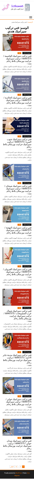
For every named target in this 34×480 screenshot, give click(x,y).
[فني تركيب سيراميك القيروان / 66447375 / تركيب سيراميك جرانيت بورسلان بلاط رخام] (17, 255)
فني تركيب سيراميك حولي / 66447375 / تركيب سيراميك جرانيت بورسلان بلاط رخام (18, 402)
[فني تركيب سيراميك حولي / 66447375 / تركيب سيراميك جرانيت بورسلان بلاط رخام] (17, 385)
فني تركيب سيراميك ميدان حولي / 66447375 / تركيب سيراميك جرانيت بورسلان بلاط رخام (17, 444)
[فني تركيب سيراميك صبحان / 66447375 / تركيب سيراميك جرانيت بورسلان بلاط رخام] (17, 172)
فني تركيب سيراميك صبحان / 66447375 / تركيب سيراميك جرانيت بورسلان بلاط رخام (17, 188)
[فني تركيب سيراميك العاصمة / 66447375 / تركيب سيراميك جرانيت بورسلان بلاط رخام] (17, 42)
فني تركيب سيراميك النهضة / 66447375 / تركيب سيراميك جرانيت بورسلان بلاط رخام (18, 230)
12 (16, 467)
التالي (12, 467)
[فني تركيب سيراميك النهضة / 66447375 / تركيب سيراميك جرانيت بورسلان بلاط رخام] (17, 214)
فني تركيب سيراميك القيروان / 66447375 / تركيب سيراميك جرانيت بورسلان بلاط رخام (17, 272)
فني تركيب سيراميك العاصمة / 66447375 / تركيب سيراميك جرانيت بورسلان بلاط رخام (17, 58)
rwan (29, 64)
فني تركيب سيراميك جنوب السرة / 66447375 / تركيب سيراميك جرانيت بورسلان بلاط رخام (17, 143)
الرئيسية (30, 22)
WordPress (19, 473)
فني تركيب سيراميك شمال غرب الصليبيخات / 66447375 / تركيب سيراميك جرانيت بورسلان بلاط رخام (17, 315)
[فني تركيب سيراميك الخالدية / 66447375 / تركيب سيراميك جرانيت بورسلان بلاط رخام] (17, 84)
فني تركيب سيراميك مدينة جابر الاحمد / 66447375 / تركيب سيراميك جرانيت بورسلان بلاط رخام (17, 359)
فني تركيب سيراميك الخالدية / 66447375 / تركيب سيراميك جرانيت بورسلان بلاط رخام (17, 100)
